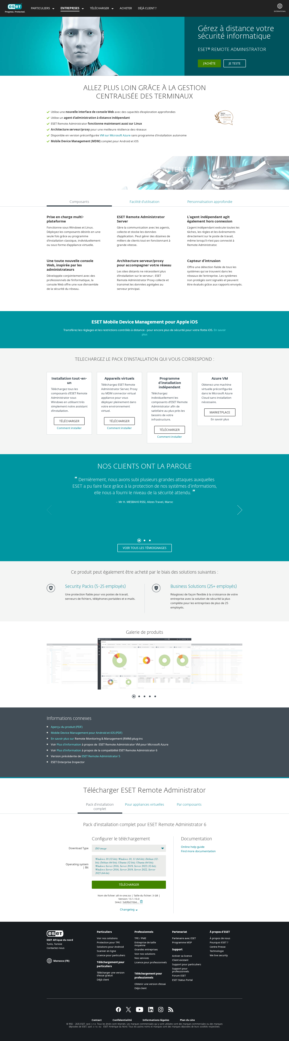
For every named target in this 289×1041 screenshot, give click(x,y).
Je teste (234, 63)
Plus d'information (69, 744)
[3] (150, 540)
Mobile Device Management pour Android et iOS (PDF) (86, 733)
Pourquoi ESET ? (219, 942)
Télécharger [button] (129, 885)
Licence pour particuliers (111, 955)
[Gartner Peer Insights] (224, 128)
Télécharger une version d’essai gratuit (110, 974)
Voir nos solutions (107, 938)
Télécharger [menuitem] (100, 8)
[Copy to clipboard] (141, 902)
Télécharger (69, 421)
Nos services (141, 958)
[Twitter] (128, 1011)
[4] (150, 696)
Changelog (127, 909)
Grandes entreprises (146, 949)
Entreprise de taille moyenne (145, 944)
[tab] (79, 202)
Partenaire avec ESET (184, 938)
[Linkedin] (150, 1011)
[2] (144, 540)
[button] (49, 510)
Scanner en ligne (106, 951)
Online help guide (193, 847)
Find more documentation (198, 851)
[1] (90, 69)
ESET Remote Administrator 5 (101, 756)
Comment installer (69, 428)
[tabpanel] (144, 254)
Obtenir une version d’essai (150, 984)
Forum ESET (179, 975)
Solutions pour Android (110, 946)
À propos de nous (220, 938)
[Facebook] (118, 1011)
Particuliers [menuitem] (41, 8)
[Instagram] (160, 1011)
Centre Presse (217, 946)
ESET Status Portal (182, 980)
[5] (155, 696)
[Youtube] (139, 1011)
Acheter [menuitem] (126, 8)
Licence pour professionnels (150, 962)
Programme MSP (182, 942)
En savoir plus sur (62, 738)
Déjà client (103, 979)
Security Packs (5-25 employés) (95, 586)
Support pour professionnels (180, 970)
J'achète (209, 63)
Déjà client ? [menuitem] (147, 8)
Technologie (217, 951)
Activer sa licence (182, 955)
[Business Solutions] (157, 594)
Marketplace (220, 412)
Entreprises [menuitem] (70, 8)
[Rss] (170, 1011)
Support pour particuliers (186, 964)
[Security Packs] (52, 594)
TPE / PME (140, 938)
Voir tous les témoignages (144, 548)
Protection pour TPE (108, 942)
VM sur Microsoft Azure (115, 135)
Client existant (180, 960)
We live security (219, 955)
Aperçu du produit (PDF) (66, 727)
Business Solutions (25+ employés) (203, 586)
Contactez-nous (55, 948)
